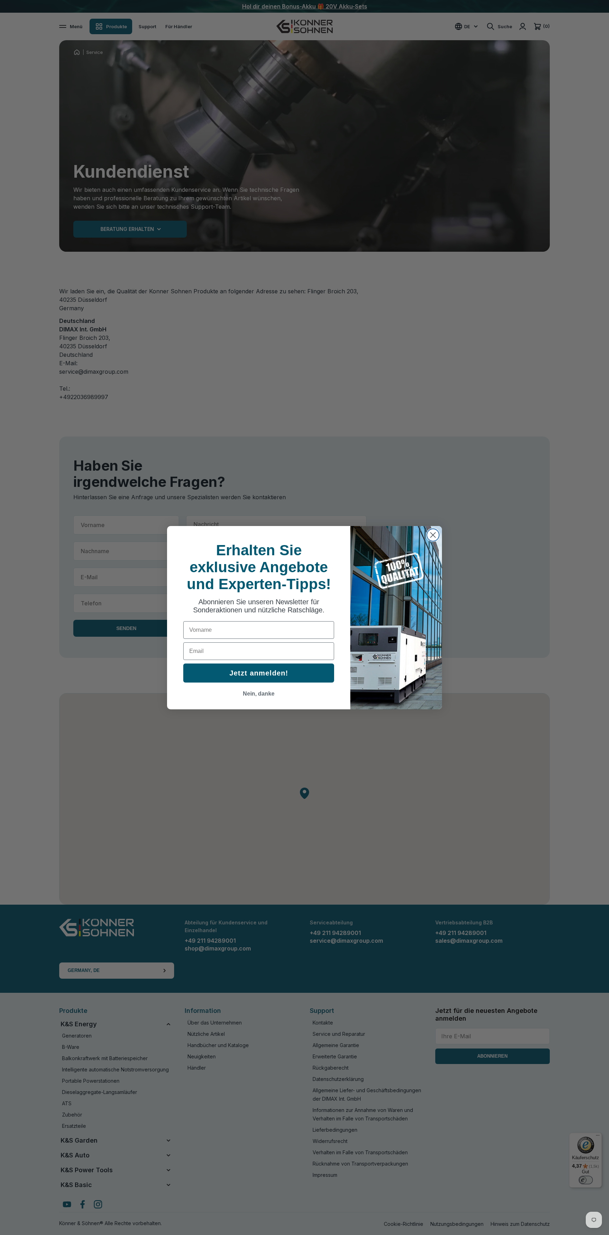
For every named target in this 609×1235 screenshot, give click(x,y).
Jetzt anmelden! (258, 673)
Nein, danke (259, 694)
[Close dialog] (433, 535)
